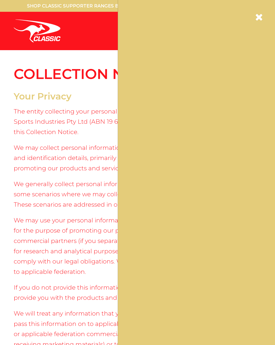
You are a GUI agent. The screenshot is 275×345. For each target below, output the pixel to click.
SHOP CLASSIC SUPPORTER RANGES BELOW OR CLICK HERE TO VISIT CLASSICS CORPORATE (137, 6)
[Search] (190, 28)
